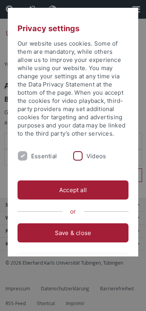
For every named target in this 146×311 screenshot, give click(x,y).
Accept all (73, 190)
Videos (96, 156)
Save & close (73, 233)
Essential (44, 156)
